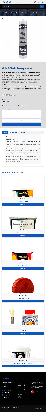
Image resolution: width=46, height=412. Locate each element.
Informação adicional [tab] (13, 132)
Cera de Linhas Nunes (23, 298)
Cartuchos (9, 95)
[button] (43, 2)
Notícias (19, 389)
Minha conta (25, 393)
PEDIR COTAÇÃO (22, 124)
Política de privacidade (26, 384)
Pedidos (25, 389)
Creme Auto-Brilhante (23, 232)
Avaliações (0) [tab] (24, 132)
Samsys (42, 408)
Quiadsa (7, 101)
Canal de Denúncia (19, 397)
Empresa (19, 387)
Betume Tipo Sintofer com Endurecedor (23, 363)
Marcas (19, 385)
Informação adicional (6, 109)
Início (5, 12)
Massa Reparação (23, 265)
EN (18, 2)
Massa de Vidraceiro (23, 201)
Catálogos (20, 394)
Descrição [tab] (5, 132)
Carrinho (25, 387)
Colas (16, 12)
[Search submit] (42, 6)
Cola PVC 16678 (23, 330)
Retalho (10, 12)
